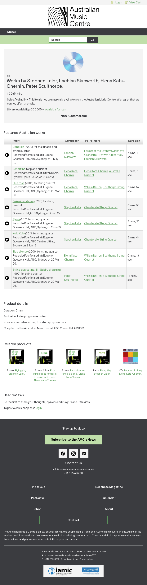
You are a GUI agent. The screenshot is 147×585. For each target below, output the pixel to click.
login (39, 408)
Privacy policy (86, 559)
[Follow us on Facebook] (63, 453)
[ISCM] (90, 571)
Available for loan (55, 109)
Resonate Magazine (109, 486)
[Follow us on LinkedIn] (84, 453)
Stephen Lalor (72, 207)
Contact (73, 520)
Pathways (38, 498)
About (109, 509)
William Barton (93, 187)
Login (118, 2)
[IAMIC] (60, 571)
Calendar (109, 498)
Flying (16, 219)
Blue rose (18, 183)
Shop (37, 509)
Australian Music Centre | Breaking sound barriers (73, 16)
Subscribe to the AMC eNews (73, 439)
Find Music (37, 486)
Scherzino (19, 169)
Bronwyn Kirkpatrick (110, 154)
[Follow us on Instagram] (73, 453)
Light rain (18, 146)
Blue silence (20, 251)
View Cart (135, 2)
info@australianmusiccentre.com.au (73, 469)
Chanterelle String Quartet (101, 207)
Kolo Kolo (19, 233)
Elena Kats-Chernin (96, 171)
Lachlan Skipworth (95, 158)
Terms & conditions (69, 559)
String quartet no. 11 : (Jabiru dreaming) (37, 269)
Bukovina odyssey (24, 201)
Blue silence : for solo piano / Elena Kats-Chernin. (73, 374)
